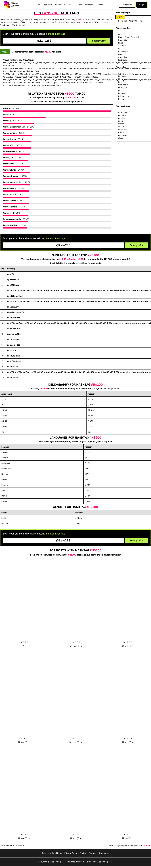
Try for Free (127, 5)
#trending (122, 112)
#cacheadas (123, 135)
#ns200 (6, 108)
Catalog (99, 5)
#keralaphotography (12, 182)
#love (120, 138)
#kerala (6, 114)
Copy (4, 52)
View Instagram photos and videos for (130, 845)
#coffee (121, 118)
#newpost (122, 129)
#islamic (122, 124)
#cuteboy (122, 115)
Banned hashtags (85, 5)
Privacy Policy (70, 853)
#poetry (121, 121)
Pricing (58, 5)
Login (141, 5)
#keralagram (8, 120)
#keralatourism (10, 133)
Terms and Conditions (52, 853)
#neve (121, 126)
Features (92, 853)
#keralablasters (10, 207)
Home (37, 5)
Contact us (104, 853)
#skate (121, 132)
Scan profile (99, 40)
